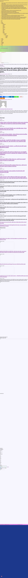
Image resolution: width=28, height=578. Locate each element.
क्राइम (2, 40)
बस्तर (3, 31)
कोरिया (4, 32)
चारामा (3, 25)
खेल (1, 41)
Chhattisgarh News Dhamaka (13, 524)
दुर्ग (3, 28)
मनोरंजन (2, 39)
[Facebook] (2, 97)
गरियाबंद (7, 35)
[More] (2, 98)
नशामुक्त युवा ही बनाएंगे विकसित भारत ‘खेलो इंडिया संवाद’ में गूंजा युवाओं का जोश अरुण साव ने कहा (12, 6)
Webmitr (21, 524)
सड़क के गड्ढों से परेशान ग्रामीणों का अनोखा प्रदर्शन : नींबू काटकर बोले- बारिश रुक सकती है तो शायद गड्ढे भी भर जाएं (14, 4)
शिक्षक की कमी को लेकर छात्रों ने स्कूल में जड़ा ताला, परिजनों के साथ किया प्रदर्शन (12, 264)
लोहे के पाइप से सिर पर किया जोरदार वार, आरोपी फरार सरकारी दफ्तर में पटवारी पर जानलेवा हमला (12, 15)
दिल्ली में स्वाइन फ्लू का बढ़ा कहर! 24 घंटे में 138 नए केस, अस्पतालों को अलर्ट (10, 12)
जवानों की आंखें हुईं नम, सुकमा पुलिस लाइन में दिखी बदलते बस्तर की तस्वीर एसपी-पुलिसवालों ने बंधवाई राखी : (14, 17)
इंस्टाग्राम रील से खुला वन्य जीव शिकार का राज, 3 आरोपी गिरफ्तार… (9, 11)
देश (1, 21)
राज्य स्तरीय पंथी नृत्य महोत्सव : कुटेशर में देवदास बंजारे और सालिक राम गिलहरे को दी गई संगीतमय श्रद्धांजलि (13, 7)
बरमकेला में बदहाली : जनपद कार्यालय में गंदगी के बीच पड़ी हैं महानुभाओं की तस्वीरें (10, 19)
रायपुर (3, 26)
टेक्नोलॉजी (2, 42)
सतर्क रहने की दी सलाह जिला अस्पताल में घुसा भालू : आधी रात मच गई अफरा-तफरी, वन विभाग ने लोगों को (13, 18)
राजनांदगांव (4, 24)
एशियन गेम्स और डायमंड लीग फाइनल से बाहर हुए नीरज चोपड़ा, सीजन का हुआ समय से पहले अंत (12, 5)
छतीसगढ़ (3, 64)
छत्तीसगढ (2, 23)
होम (1, 20)
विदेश (2, 22)
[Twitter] (7, 97)
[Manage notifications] (1, 576)
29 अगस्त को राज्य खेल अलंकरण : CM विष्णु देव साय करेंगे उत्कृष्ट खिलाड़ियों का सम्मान (11, 10)
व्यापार (2, 38)
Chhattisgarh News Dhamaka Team (4, 74)
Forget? (8, 466)
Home (0, 64)
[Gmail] (21, 97)
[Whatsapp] (16, 97)
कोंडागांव (4, 29)
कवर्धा (5, 34)
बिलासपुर (4, 27)
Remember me (3, 467)
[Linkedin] (11, 97)
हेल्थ (1, 44)
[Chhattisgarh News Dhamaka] (4, 48)
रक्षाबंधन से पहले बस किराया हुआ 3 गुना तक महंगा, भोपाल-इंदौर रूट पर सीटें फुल (10, 16)
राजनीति (2, 43)
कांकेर (3, 30)
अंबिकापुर (5, 33)
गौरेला (6, 37)
